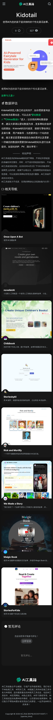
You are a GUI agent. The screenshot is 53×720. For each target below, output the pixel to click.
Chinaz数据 (12, 119)
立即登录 (26, 641)
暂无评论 (14, 626)
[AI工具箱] (26, 4)
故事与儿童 (7, 95)
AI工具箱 (23, 714)
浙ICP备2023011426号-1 (37, 714)
